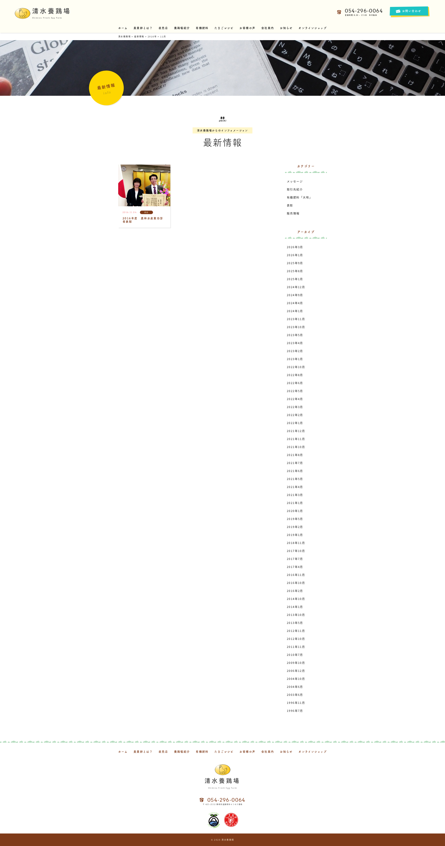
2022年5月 (295, 391)
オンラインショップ (312, 28)
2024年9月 (295, 295)
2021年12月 (296, 431)
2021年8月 (295, 455)
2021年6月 (295, 471)
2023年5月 (295, 335)
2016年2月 (295, 591)
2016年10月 (296, 583)
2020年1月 (295, 511)
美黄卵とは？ (143, 28)
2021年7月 (295, 463)
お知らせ (286, 28)
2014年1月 (295, 607)
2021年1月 (295, 503)
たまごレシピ (223, 28)
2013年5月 (295, 623)
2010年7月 (295, 655)
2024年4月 (295, 303)
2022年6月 (295, 383)
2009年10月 (296, 663)
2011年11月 (296, 647)
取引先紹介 (295, 189)
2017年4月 (295, 567)
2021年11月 (296, 439)
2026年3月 (295, 247)
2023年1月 (295, 359)
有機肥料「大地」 (299, 197)
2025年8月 (295, 271)
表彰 (290, 205)
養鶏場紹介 (182, 28)
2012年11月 (296, 631)
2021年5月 (295, 479)
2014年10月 (296, 599)
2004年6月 (295, 687)
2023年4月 (295, 343)
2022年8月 (295, 375)
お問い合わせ (411, 11)
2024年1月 (295, 311)
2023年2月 (295, 351)
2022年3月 (295, 407)
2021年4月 (295, 487)
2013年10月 (296, 615)
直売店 (163, 28)
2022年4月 (295, 399)
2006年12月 (296, 671)
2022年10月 (296, 367)
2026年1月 (295, 255)
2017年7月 (295, 559)
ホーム (123, 28)
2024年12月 (296, 287)
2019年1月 (295, 535)
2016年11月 (296, 575)
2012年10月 (296, 639)
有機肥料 (202, 28)
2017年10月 (296, 551)
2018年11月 (296, 543)
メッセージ (295, 181)
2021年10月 (296, 447)
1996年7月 (295, 711)
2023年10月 (296, 327)
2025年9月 (295, 263)
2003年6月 (295, 695)
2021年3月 (295, 495)
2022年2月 (295, 415)
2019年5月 (295, 519)
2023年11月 (296, 319)
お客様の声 (247, 28)
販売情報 (293, 213)
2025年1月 (295, 279)
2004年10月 (296, 679)
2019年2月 (295, 527)
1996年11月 (296, 703)
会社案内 (267, 28)
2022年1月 (295, 423)
